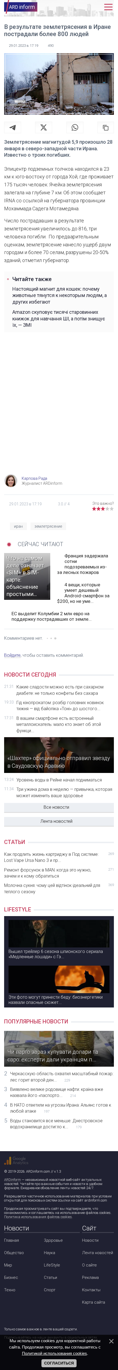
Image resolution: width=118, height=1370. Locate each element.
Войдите (12, 655)
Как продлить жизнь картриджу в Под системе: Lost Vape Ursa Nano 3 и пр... (59, 857)
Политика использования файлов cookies (38, 1217)
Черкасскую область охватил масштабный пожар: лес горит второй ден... (61, 1076)
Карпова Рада (34, 478)
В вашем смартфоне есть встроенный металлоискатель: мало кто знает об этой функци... (58, 724)
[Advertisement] (59, 409)
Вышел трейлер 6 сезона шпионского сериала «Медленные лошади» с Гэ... (56, 954)
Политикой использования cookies (54, 1353)
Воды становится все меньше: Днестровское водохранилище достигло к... (56, 1123)
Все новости (56, 807)
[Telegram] (12, 127)
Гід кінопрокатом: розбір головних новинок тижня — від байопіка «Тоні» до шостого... (60, 705)
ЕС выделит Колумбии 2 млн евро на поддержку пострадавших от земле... (52, 616)
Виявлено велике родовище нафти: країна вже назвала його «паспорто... (56, 1092)
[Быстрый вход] (96, 7)
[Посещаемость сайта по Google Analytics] (16, 1161)
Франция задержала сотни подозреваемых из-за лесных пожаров (82, 564)
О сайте (89, 1265)
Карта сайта (93, 1302)
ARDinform (12, 1180)
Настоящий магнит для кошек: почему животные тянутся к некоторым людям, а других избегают (59, 295)
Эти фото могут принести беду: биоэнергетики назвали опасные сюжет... (56, 1000)
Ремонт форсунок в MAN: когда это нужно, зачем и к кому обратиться (59, 873)
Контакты (91, 1289)
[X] (43, 127)
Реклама (90, 1277)
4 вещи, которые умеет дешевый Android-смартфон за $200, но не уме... (83, 593)
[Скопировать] (105, 127)
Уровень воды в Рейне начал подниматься (59, 780)
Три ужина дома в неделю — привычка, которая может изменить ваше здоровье (64, 792)
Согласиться (59, 1363)
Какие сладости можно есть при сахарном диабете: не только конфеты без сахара (59, 690)
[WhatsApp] (74, 127)
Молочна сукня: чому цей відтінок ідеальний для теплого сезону (59, 888)
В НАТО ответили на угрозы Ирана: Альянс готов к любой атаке (60, 1108)
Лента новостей (56, 821)
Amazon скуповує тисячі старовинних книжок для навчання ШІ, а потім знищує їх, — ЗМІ (58, 318)
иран (18, 526)
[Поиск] (84, 7)
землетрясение (48, 526)
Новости (90, 1240)
